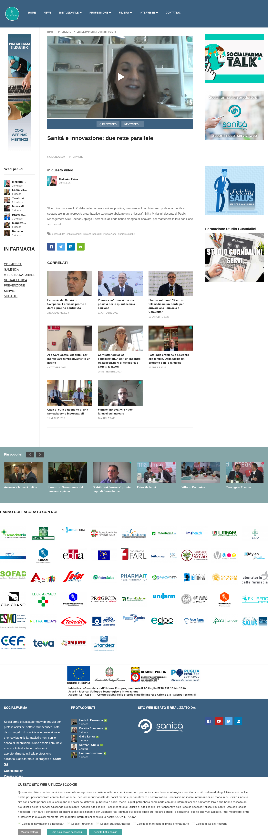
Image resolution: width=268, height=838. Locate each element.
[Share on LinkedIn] (71, 247)
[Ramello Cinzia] (7, 233)
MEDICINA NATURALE (19, 274)
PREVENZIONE (14, 285)
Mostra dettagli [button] (29, 832)
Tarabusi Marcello (19, 198)
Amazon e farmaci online (20, 487)
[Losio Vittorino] (7, 192)
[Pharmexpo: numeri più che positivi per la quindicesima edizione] (120, 283)
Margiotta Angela (19, 222)
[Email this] (81, 247)
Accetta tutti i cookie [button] (105, 832)
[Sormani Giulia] (74, 747)
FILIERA (124, 12)
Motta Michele (19, 206)
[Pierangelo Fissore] (245, 472)
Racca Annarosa (19, 214)
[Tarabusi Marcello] (7, 200)
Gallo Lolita (87, 736)
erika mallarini (74, 234)
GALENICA (11, 269)
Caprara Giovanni (91, 753)
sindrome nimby (126, 234)
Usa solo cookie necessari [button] (67, 832)
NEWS (47, 12)
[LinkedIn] (238, 721)
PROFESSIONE (98, 12)
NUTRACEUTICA (15, 280)
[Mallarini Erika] (7, 183)
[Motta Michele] (7, 208)
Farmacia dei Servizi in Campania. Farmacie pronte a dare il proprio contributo (66, 304)
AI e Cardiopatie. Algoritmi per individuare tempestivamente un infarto (68, 358)
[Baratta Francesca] (74, 730)
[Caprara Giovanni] (74, 755)
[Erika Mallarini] (156, 472)
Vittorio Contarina (193, 487)
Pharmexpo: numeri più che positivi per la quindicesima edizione (116, 304)
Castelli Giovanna (91, 720)
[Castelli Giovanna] (74, 722)
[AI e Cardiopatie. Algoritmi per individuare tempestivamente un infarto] (69, 338)
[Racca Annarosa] (7, 216)
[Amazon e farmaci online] (23, 472)
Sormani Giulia (89, 744)
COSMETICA (13, 264)
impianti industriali (92, 234)
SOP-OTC (10, 296)
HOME (32, 12)
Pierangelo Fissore (238, 487)
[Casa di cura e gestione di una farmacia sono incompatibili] (69, 392)
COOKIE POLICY (125, 816)
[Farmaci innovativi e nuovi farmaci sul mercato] (120, 392)
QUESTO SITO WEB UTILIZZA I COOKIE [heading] (47, 784)
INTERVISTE (147, 12)
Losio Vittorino (19, 189)
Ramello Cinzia (19, 231)
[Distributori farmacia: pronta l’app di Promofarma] (112, 472)
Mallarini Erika (19, 181)
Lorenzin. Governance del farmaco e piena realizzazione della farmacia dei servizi (66, 489)
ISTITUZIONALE (69, 12)
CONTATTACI (173, 12)
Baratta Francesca (91, 728)
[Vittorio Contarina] (200, 472)
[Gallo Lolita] (74, 738)
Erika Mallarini (146, 487)
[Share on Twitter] (61, 247)
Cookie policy (13, 770)
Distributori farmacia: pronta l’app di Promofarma (112, 489)
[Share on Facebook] (51, 247)
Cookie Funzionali (82, 823)
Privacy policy (13, 776)
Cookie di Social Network (211, 823)
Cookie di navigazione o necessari (43, 823)
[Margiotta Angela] (7, 225)
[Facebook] (209, 721)
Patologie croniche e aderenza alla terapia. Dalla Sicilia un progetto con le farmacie (169, 358)
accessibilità (58, 234)
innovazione (110, 234)
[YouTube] (219, 721)
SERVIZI (9, 290)
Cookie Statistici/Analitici (115, 823)
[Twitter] (228, 721)
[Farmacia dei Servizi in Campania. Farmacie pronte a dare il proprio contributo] (69, 283)
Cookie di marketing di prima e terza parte (163, 823)
